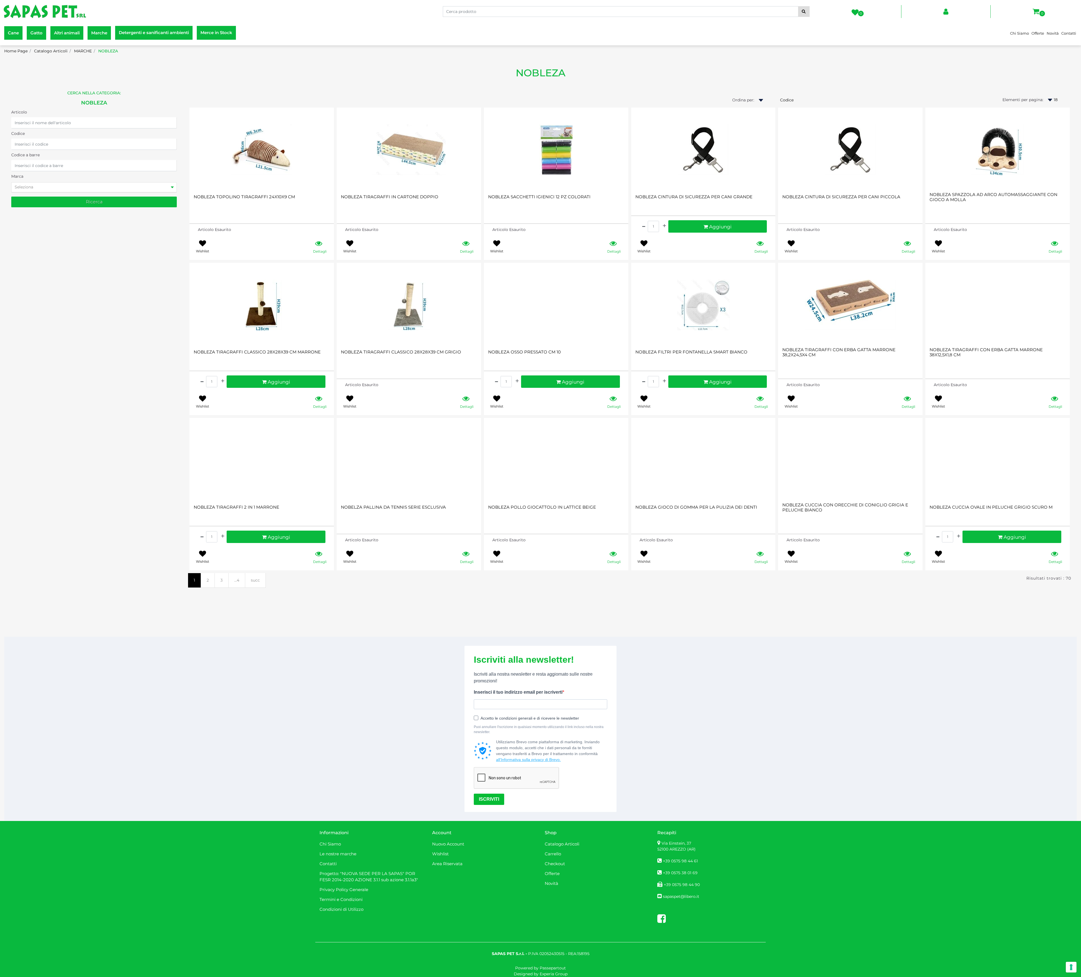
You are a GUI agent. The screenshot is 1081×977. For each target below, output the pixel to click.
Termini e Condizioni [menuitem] (341, 899)
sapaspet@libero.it (681, 896)
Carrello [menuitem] (553, 853)
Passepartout (553, 968)
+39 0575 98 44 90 (682, 884)
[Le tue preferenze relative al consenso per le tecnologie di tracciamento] (1071, 967)
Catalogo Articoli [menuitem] (562, 844)
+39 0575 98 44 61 (680, 861)
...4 (236, 580)
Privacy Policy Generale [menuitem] (344, 889)
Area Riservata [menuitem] (447, 863)
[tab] (94, 187)
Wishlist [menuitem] (440, 853)
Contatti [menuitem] (1068, 33)
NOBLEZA (541, 73)
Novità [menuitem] (1053, 33)
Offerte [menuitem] (1037, 33)
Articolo (19, 112)
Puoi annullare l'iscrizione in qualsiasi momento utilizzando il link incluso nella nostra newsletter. (539, 729)
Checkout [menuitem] (555, 863)
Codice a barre (25, 154)
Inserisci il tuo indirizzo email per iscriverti (518, 692)
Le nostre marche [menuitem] (338, 853)
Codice (18, 133)
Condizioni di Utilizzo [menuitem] (341, 909)
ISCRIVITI (489, 799)
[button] (804, 11)
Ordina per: (743, 100)
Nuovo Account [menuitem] (448, 844)
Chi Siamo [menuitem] (1019, 33)
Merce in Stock (216, 32)
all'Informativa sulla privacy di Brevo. (528, 759)
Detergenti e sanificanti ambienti (154, 32)
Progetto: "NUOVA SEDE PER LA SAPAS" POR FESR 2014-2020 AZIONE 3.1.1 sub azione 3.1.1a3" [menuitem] (369, 877)
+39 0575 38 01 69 (680, 872)
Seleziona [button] (24, 187)
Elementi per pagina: (1022, 99)
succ (255, 580)
